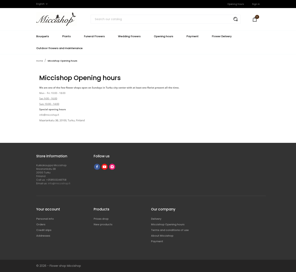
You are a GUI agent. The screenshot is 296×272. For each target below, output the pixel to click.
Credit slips (43, 230)
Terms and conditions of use (170, 230)
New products (103, 224)
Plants (66, 36)
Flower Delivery (222, 36)
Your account (48, 209)
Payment (192, 36)
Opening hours (235, 4)
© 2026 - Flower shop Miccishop (58, 266)
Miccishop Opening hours (167, 224)
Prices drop (101, 219)
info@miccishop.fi (59, 183)
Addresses (43, 236)
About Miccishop (162, 236)
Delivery (156, 219)
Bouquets (42, 36)
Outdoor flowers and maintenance (59, 48)
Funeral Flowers (94, 36)
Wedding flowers (129, 36)
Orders (40, 224)
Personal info (45, 219)
